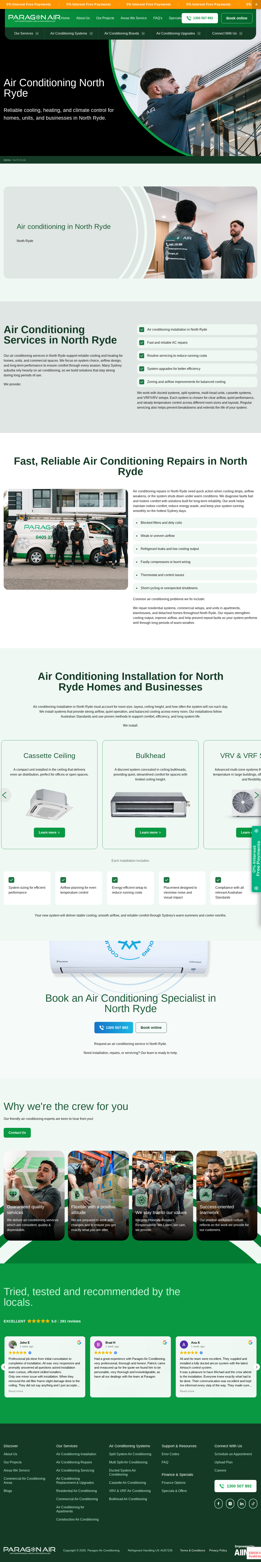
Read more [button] (101, 1391)
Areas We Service (134, 18)
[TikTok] (253, 1503)
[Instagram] (230, 1503)
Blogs (8, 1491)
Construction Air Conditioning (77, 1519)
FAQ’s (157, 18)
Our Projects (105, 18)
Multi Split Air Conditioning (128, 1462)
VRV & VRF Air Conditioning (130, 1491)
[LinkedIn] (242, 1503)
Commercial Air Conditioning (77, 1499)
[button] (42, 1321)
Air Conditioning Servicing (75, 1470)
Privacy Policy (218, 1550)
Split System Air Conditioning (130, 1454)
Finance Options (174, 1482)
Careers (220, 1470)
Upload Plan (224, 1462)
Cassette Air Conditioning (127, 1482)
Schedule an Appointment (233, 1454)
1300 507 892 (117, 1028)
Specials (175, 18)
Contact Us (17, 1132)
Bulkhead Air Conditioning (128, 1499)
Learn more (47, 832)
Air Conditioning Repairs (74, 1462)
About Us (83, 18)
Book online (236, 18)
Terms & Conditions (192, 1550)
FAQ (165, 1462)
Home (65, 18)
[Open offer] (256, 859)
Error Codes (170, 1454)
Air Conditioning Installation (76, 1454)
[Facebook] (219, 1503)
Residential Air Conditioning (76, 1491)
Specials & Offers (174, 1491)
